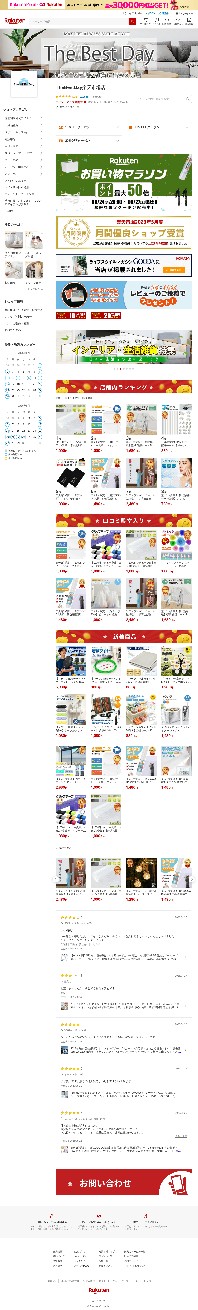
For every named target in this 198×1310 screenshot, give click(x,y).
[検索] (132, 21)
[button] (184, 13)
